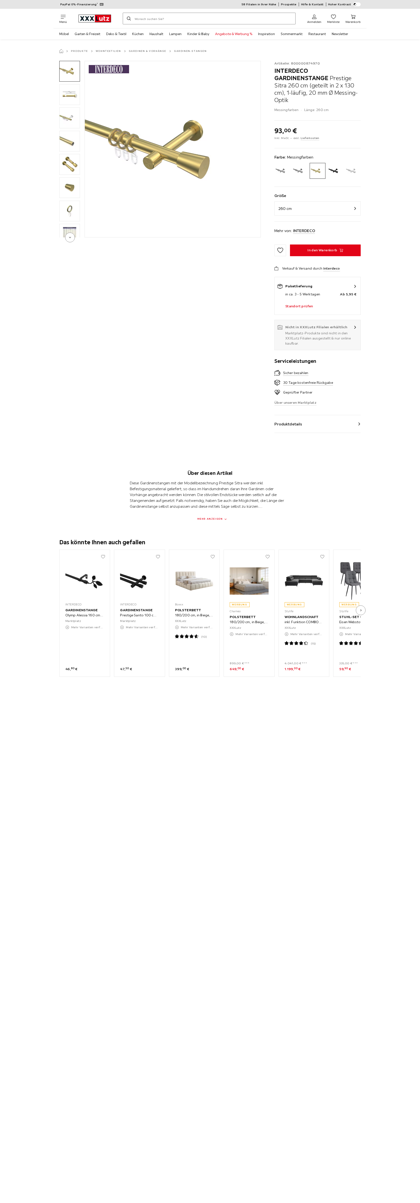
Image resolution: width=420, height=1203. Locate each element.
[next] (70, 237)
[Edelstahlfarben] (300, 171)
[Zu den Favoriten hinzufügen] (280, 250)
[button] (69, 71)
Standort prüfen (299, 306)
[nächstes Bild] (361, 610)
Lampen (175, 34)
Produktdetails (288, 424)
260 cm (285, 208)
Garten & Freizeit (87, 34)
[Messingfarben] (317, 171)
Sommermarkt (292, 34)
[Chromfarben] (282, 171)
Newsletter (340, 34)
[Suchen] (129, 18)
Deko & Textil (116, 34)
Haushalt (156, 34)
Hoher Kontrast (339, 4)
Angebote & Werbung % (233, 34)
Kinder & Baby (198, 34)
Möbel (64, 34)
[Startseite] (61, 51)
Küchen (138, 34)
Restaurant (317, 34)
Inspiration (266, 34)
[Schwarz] (335, 171)
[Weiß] (353, 171)
